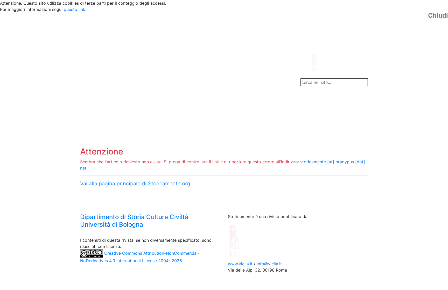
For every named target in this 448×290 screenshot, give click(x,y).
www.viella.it (241, 263)
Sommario (179, 82)
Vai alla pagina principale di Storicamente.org (135, 183)
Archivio (201, 82)
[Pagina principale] (209, 43)
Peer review (153, 82)
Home (88, 82)
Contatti (130, 82)
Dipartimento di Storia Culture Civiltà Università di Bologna (134, 220)
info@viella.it (269, 263)
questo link (74, 9)
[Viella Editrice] (247, 239)
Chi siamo (107, 82)
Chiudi (438, 15)
